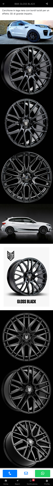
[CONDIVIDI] (47, 3)
